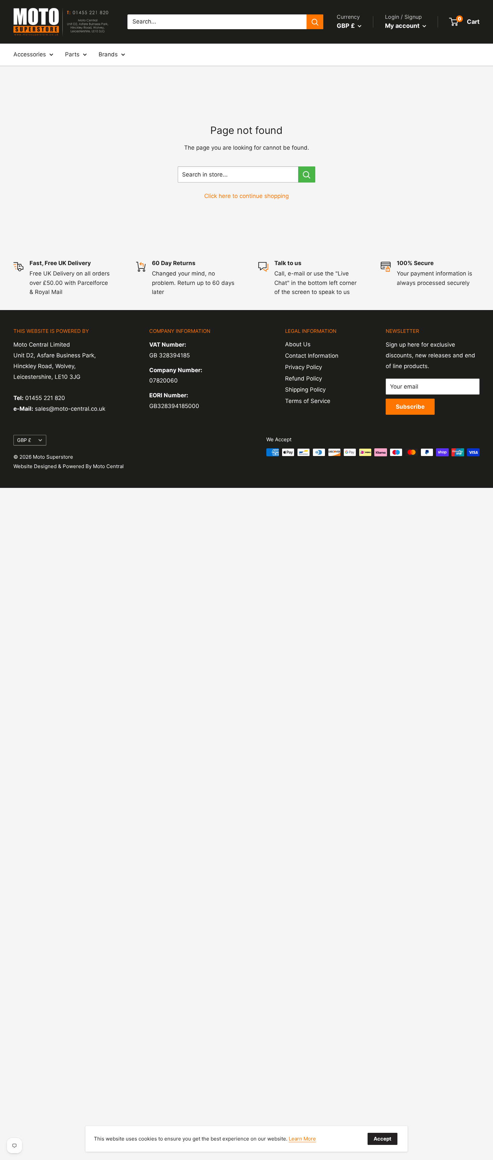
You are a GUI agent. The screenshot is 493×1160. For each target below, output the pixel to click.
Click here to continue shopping (246, 196)
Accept (382, 1139)
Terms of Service (307, 401)
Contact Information (311, 355)
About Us (298, 344)
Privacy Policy (303, 367)
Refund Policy (303, 378)
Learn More (302, 1139)
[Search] (315, 21)
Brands (108, 54)
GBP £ (24, 440)
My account (403, 25)
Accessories (29, 54)
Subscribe (410, 406)
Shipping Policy (305, 389)
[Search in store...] (306, 174)
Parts (72, 54)
